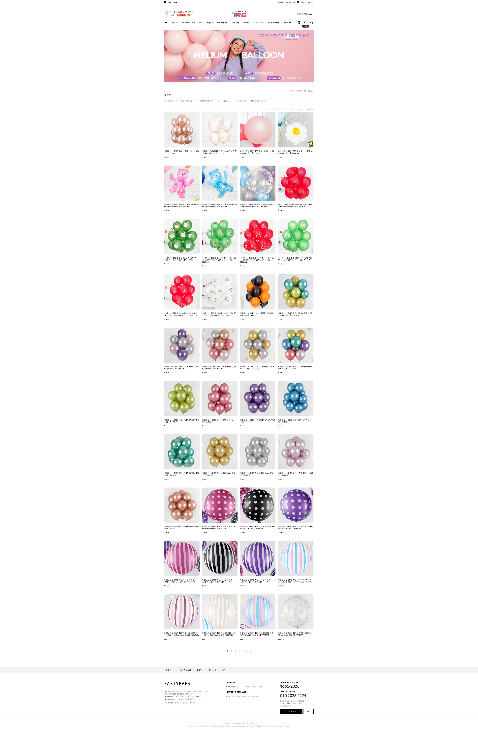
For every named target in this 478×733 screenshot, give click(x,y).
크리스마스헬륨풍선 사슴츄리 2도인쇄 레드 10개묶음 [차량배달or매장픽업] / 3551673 (181, 314)
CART (295, 2)
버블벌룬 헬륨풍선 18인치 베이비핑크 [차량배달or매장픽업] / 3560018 (257, 152)
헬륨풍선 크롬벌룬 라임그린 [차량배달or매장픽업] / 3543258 (181, 421)
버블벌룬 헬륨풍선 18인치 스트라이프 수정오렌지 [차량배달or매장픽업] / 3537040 (218, 634)
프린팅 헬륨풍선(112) (206, 101)
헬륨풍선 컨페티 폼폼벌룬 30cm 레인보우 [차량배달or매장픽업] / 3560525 (219, 152)
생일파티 (175, 22)
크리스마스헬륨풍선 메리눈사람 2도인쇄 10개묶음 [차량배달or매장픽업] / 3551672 (219, 314)
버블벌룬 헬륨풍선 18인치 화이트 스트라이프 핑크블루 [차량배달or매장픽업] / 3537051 (295, 581)
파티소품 (246, 22)
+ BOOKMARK (172, 2)
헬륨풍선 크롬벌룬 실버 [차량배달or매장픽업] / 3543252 (256, 474)
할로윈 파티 (288, 22)
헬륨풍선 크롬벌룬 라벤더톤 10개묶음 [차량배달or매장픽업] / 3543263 (181, 367)
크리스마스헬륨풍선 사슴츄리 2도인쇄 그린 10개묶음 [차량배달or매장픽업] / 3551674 (295, 259)
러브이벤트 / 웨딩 (188, 22)
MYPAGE (311, 2)
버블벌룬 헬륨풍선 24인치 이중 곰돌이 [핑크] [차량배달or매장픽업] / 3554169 (181, 205)
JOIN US (288, 2)
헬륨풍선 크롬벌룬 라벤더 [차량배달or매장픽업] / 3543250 (295, 474)
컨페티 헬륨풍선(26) (224, 101)
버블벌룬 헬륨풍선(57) (258, 101)
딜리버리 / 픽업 (222, 22)
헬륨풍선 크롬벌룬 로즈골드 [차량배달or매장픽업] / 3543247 (181, 527)
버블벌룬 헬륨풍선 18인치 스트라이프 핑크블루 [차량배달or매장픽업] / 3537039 (256, 634)
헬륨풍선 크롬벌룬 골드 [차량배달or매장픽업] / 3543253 (218, 474)
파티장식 (235, 22)
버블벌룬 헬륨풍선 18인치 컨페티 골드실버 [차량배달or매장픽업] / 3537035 (294, 634)
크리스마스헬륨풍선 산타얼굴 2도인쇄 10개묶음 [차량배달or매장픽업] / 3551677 (181, 259)
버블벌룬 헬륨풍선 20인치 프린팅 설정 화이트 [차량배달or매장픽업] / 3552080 (257, 205)
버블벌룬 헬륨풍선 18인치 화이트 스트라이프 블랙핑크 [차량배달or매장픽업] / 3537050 (181, 634)
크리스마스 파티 (273, 22)
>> (250, 651)
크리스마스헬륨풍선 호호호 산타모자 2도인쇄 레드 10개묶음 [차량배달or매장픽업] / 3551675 (257, 260)
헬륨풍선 (311, 91)
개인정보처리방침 (184, 670)
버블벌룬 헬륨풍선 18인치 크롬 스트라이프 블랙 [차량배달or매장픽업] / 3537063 (218, 581)
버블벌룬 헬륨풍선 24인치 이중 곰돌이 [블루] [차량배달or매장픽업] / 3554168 (219, 205)
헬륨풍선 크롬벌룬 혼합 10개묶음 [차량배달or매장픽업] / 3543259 (295, 367)
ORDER (303, 2)
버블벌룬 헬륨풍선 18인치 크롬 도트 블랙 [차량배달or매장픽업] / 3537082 (257, 527)
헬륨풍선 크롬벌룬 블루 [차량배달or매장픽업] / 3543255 (294, 421)
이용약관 (167, 670)
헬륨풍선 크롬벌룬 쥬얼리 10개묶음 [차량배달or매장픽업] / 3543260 (257, 367)
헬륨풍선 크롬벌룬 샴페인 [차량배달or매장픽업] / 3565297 (181, 152)
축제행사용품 (258, 22)
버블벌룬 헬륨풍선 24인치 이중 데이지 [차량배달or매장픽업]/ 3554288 (295, 152)
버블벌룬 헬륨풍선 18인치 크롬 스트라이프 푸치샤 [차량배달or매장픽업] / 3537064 (180, 581)
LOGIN (280, 2)
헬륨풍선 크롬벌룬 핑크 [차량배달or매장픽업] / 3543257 (218, 421)
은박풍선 (210, 22)
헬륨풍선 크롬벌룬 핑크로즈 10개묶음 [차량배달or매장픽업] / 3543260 (219, 367)
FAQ (223, 670)
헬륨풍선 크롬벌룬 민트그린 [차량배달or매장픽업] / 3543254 (181, 474)
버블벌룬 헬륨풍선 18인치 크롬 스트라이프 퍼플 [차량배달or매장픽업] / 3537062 (256, 581)
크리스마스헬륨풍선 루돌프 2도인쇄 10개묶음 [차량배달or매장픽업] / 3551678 (295, 205)
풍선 (200, 22)
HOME (292, 91)
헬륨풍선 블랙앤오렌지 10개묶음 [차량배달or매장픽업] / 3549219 (256, 314)
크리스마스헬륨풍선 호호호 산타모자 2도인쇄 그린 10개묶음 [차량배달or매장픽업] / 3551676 (219, 260)
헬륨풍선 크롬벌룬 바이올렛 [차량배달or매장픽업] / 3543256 (257, 421)
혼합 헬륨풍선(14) (187, 101)
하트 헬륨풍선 (241, 101)
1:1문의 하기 (291, 711)
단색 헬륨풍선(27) (170, 101)
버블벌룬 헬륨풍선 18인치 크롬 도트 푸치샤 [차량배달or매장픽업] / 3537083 (219, 527)
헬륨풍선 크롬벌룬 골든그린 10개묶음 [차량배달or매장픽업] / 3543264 (295, 314)
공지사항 (212, 670)
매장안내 (199, 670)
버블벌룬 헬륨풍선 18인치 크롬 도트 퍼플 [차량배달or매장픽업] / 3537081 (295, 527)
